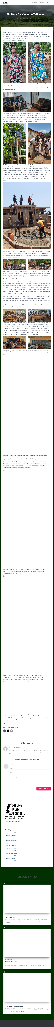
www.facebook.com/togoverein (16, 824)
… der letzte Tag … (10, 917)
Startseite (34, 2)
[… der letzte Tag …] (27, 897)
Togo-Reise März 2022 (13, 727)
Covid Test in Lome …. (11, 961)
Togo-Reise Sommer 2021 (11, 853)
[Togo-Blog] (5, 2)
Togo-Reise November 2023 (12, 840)
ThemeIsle (48, 1024)
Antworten (47, 756)
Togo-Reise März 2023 (11, 843)
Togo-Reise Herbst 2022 (11, 845)
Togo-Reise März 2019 (11, 860)
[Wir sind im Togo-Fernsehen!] (27, 986)
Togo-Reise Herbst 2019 (11, 858)
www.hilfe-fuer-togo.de (14, 821)
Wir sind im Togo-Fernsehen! (14, 1006)
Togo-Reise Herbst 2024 (11, 835)
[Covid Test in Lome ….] (27, 942)
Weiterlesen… (8, 922)
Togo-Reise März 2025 (11, 832)
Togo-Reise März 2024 (11, 838)
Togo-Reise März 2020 (11, 855)
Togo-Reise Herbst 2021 (11, 850)
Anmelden (42, 2)
